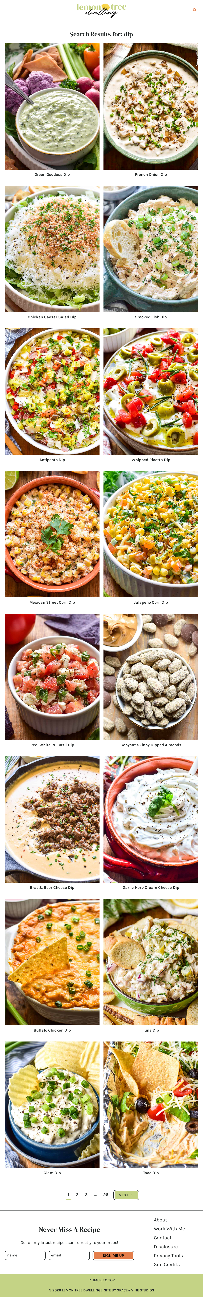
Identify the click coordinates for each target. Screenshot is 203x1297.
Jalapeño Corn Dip (151, 602)
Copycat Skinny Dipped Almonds (151, 745)
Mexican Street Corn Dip (52, 602)
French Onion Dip (151, 174)
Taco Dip (151, 1173)
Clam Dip (52, 1173)
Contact (162, 1238)
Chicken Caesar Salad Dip (52, 317)
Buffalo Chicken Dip (52, 1030)
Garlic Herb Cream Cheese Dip (151, 887)
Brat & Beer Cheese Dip (52, 887)
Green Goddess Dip (52, 174)
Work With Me (169, 1229)
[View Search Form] (194, 10)
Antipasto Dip (52, 460)
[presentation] (52, 106)
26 (105, 1194)
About (160, 1220)
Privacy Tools (168, 1255)
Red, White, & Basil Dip (52, 745)
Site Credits (167, 1264)
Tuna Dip (151, 1030)
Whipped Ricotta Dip (151, 460)
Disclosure (166, 1246)
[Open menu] (8, 10)
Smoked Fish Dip (151, 317)
